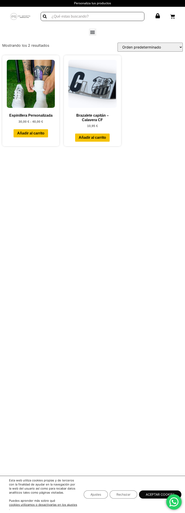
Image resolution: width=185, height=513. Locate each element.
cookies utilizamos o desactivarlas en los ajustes (43, 504)
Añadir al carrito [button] (92, 137)
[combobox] (92, 16)
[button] (92, 32)
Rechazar (123, 494)
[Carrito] (172, 16)
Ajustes (95, 494)
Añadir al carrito (30, 133)
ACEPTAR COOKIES (160, 494)
